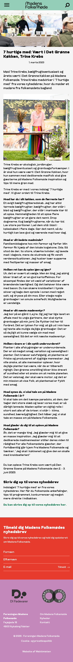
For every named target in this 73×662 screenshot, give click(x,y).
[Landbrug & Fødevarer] (31, 596)
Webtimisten (43, 652)
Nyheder (45, 618)
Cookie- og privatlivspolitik (36, 641)
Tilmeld (62, 567)
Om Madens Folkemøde (53, 614)
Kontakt (45, 622)
